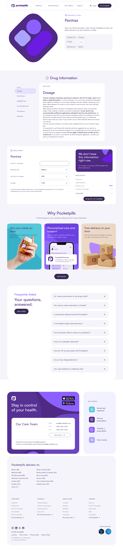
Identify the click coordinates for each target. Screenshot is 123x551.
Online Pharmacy (53, 5)
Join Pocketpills (104, 5)
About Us (91, 503)
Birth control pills (17, 514)
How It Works (69, 5)
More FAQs (21, 311)
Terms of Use (23, 535)
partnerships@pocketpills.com (48, 444)
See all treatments (17, 517)
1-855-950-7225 (62, 426)
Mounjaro (66, 511)
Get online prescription (44, 514)
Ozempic (65, 503)
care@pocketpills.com (63, 423)
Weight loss (15, 505)
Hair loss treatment (17, 508)
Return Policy (46, 535)
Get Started (61, 276)
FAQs (90, 511)
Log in (94, 6)
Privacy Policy (34, 535)
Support (79, 5)
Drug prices (40, 511)
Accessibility (92, 514)
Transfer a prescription (44, 505)
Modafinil (65, 508)
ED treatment (15, 511)
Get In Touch (58, 435)
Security (14, 535)
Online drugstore (42, 508)
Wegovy (65, 505)
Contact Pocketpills (95, 505)
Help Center (92, 508)
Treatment (39, 5)
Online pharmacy (42, 503)
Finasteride (66, 514)
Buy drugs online (68, 517)
